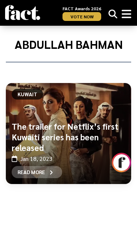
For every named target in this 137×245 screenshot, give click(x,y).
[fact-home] (22, 12)
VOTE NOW (82, 16)
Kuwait (27, 94)
